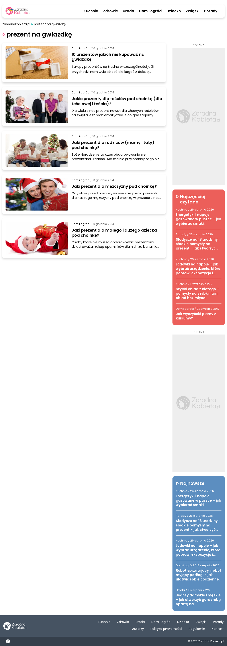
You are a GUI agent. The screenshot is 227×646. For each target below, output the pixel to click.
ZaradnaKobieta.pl (16, 24)
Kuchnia (91, 11)
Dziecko (173, 11)
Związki (192, 11)
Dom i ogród (150, 11)
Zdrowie (110, 11)
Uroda (128, 11)
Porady (210, 11)
